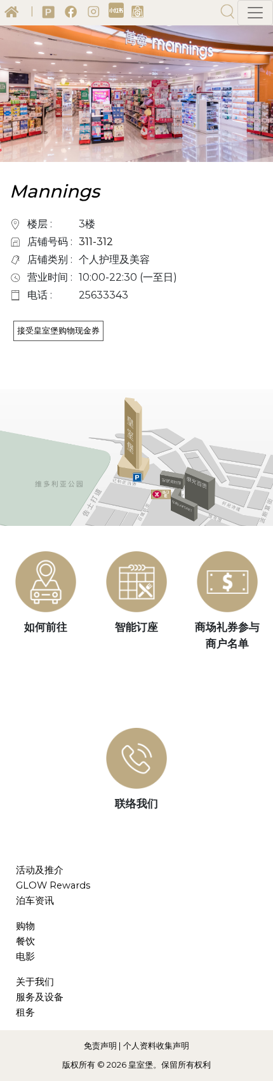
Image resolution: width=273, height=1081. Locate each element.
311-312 (96, 242)
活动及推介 (39, 870)
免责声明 (100, 1045)
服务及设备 (39, 997)
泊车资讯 (35, 900)
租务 (25, 1012)
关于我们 (35, 982)
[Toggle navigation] (255, 12)
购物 (25, 926)
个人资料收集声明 (156, 1045)
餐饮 (25, 941)
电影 (25, 956)
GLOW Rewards (53, 885)
